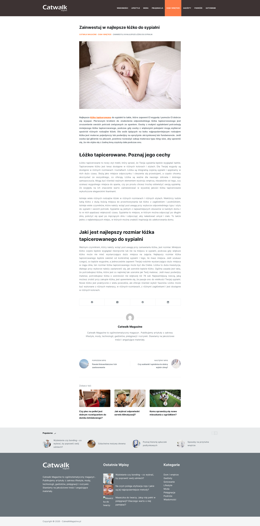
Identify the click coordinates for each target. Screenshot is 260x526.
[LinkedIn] (168, 302)
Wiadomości (122, 8)
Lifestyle (135, 8)
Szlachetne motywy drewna (112, 443)
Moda (145, 8)
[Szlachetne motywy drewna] (91, 444)
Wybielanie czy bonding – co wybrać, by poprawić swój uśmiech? (67, 443)
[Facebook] (92, 302)
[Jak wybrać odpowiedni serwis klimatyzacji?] (130, 398)
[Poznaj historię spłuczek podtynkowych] (136, 444)
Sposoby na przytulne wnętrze (198, 444)
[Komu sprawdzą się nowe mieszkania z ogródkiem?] (165, 398)
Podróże (198, 8)
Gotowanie (211, 8)
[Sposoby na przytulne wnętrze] (181, 444)
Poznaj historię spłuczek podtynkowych (155, 444)
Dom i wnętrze (173, 8)
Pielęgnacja (157, 8)
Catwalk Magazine (88, 34)
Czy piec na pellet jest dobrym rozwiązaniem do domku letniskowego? (92, 414)
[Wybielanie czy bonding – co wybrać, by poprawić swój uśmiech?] (47, 444)
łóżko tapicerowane (100, 117)
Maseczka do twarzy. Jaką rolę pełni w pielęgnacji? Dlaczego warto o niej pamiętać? (135, 501)
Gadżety (187, 8)
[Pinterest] (142, 302)
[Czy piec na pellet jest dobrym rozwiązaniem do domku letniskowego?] (94, 398)
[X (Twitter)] (117, 302)
